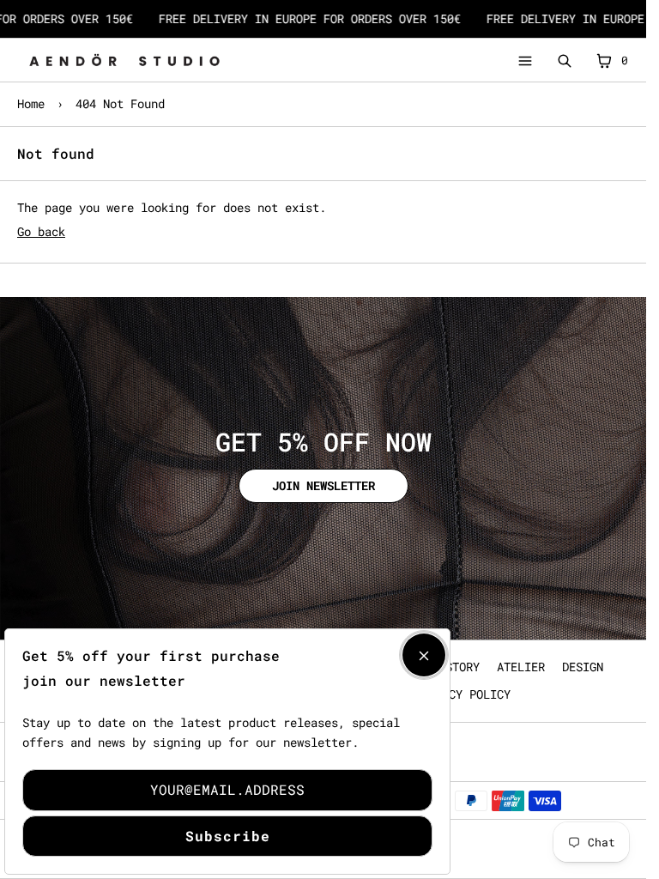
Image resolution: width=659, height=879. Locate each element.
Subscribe (227, 836)
